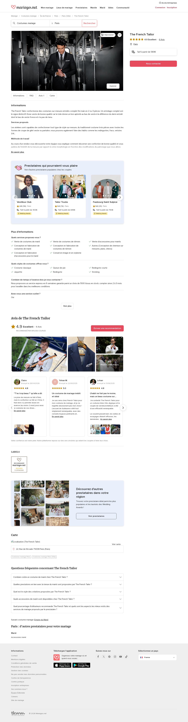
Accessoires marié (18, 637)
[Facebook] (98, 656)
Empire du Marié (41, 619)
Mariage (14, 16)
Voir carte (116, 544)
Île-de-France (45, 16)
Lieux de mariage (64, 7)
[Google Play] (81, 667)
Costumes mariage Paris (21, 557)
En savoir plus (17, 152)
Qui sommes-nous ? (19, 689)
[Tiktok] (126, 656)
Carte (52, 95)
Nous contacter (153, 63)
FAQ (31, 95)
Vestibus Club (24, 202)
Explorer (113, 86)
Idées (110, 7)
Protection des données (21, 667)
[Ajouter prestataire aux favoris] (120, 35)
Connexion (160, 7)
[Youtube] (120, 656)
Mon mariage (47, 7)
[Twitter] (103, 656)
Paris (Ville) (66, 16)
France (147, 657)
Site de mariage (17, 700)
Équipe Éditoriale (18, 693)
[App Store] (62, 667)
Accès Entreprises (169, 3)
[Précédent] (15, 197)
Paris (56, 16)
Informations (18, 95)
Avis (41, 95)
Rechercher (89, 23)
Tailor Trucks (61, 202)
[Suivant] (120, 197)
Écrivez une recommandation (107, 328)
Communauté (122, 7)
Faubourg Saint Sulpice (105, 202)
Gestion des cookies (19, 670)
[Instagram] (115, 656)
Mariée (93, 7)
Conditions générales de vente (24, 663)
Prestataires (81, 7)
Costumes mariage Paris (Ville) (44, 557)
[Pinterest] (109, 656)
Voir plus (67, 306)
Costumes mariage (29, 16)
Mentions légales (18, 659)
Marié (102, 7)
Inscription (172, 7)
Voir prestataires (96, 516)
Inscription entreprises (20, 685)
